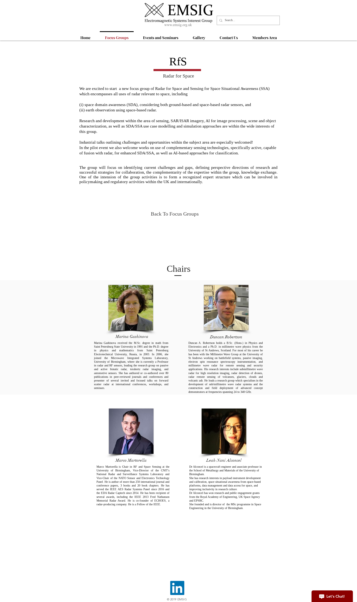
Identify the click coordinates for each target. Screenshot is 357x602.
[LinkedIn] (177, 588)
